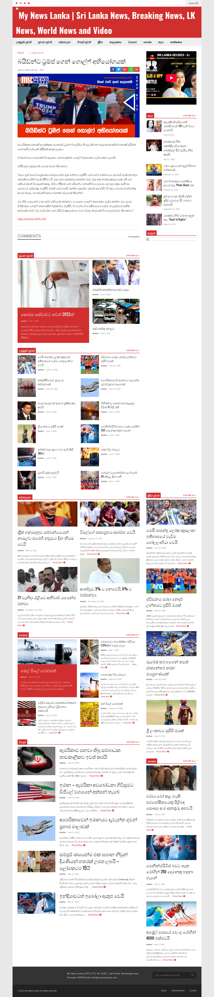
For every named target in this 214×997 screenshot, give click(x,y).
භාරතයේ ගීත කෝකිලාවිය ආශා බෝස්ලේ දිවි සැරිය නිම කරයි (178, 147)
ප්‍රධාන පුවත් (45, 42)
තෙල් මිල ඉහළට (110, 449)
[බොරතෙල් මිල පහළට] (89, 685)
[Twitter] (119, 69)
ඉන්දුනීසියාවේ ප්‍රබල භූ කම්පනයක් (51, 382)
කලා (161, 42)
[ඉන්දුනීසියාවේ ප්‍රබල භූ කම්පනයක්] (27, 387)
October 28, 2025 (171, 190)
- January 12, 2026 (94, 539)
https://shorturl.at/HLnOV (32, 219)
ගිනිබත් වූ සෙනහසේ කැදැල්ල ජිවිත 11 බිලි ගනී (118, 405)
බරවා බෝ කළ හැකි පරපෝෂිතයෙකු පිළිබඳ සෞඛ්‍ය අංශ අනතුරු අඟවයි (169, 802)
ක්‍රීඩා (100, 42)
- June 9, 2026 (51, 412)
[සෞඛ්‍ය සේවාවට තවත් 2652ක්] (53, 284)
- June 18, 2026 (73, 798)
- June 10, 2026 (114, 389)
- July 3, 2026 (33, 321)
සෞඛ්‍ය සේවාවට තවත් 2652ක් (47, 314)
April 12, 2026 (169, 159)
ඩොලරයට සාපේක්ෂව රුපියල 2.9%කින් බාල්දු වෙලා (118, 643)
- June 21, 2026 (114, 366)
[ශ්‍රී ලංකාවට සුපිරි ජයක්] (27, 433)
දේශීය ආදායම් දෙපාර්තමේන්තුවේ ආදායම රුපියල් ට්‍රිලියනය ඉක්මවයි (57, 707)
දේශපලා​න (25, 497)
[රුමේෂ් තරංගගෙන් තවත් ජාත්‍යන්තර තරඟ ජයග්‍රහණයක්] (171, 643)
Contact (192, 991)
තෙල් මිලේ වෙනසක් (38, 670)
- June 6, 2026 (159, 814)
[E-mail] (137, 69)
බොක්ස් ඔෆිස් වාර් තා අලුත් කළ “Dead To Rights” (179, 217)
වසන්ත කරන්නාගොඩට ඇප (110, 289)
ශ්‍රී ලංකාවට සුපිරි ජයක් (50, 426)
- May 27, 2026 (73, 902)
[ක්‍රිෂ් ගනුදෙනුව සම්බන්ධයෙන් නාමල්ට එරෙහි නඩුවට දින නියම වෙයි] (47, 514)
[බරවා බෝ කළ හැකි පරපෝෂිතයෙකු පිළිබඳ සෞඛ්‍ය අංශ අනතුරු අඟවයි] (171, 777)
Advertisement (177, 991)
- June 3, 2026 (51, 458)
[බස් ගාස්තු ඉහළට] (116, 311)
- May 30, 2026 (30, 551)
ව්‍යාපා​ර (23, 635)
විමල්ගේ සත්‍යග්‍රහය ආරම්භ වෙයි (107, 532)
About (163, 991)
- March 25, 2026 (115, 679)
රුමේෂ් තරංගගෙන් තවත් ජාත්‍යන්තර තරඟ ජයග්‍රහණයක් (167, 667)
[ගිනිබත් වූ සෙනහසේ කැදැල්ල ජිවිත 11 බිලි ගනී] (90, 410)
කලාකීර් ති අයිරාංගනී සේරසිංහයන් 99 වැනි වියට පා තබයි (179, 126)
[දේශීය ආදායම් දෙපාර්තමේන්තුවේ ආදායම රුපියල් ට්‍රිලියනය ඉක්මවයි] (27, 713)
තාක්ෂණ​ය (176, 42)
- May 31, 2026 (73, 874)
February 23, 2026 (171, 175)
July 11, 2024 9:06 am (27, 70)
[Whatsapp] (131, 69)
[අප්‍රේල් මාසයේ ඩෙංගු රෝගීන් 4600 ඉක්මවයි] (171, 913)
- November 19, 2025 (33, 610)
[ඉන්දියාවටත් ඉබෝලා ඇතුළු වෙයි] (36, 903)
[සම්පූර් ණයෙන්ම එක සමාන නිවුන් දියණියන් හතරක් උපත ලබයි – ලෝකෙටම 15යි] (36, 861)
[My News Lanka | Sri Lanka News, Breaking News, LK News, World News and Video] (108, 23)
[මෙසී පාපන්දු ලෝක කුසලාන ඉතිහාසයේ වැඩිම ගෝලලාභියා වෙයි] (27, 364)
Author (24, 321)
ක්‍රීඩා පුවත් (153, 495)
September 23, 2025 (172, 209)
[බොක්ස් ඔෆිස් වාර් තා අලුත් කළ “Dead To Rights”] (154, 219)
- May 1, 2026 (113, 650)
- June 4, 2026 (51, 431)
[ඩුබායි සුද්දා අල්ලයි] (27, 480)
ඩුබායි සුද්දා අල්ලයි (48, 472)
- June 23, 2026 (51, 370)
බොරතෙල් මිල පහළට (113, 674)
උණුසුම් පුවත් (23, 42)
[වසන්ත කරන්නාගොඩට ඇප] (116, 272)
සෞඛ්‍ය (147, 42)
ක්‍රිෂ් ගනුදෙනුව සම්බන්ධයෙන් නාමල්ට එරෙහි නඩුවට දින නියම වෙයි (46, 538)
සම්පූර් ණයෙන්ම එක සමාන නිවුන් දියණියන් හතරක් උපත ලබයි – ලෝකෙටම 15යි (94, 861)
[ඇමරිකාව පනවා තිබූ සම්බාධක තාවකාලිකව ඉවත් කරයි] (36, 761)
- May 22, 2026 (51, 715)
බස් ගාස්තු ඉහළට (103, 328)
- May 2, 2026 (158, 944)
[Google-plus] (125, 69)
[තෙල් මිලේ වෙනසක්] (47, 651)
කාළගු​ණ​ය (116, 42)
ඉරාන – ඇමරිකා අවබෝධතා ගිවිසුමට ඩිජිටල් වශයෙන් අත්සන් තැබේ (96, 788)
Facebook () (134, 237)
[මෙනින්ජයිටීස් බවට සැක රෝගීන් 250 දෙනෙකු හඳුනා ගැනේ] (90, 433)
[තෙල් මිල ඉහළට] (90, 457)
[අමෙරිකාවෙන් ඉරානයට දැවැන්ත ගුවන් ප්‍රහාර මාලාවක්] (90, 387)
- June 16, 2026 (51, 389)
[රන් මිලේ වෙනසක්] (89, 714)
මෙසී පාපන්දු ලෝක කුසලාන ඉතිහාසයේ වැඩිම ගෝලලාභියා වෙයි (55, 361)
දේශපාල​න (65, 42)
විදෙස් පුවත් (84, 42)
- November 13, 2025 (95, 601)
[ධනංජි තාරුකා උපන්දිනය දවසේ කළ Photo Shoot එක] (154, 185)
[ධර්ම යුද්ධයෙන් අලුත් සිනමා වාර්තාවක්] (154, 170)
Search (192, 3)
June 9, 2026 (169, 135)
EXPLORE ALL (132, 255)
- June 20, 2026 (159, 679)
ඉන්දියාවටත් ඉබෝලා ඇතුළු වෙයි (92, 895)
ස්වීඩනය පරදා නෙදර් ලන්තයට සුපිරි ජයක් (164, 602)
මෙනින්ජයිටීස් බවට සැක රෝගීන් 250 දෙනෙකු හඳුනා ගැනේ (120, 428)
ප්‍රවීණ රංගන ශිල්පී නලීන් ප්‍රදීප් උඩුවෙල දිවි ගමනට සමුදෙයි (178, 200)
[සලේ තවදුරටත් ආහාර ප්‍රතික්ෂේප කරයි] (27, 410)
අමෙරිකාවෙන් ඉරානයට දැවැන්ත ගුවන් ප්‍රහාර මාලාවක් (120, 382)
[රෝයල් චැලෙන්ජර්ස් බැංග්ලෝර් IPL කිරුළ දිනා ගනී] (90, 480)
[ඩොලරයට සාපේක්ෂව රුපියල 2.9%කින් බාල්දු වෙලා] (89, 651)
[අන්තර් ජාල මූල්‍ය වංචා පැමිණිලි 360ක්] (27, 457)
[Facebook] (113, 69)
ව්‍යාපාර (132, 42)
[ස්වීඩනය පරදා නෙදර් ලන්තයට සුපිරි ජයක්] (90, 364)
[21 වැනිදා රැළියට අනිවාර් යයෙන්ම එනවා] (47, 579)
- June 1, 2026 (51, 477)
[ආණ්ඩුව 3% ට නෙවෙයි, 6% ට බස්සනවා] (110, 570)
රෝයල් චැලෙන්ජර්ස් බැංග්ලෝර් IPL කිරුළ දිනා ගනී (119, 474)
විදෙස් (22, 742)
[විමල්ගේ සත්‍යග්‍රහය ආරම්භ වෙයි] (110, 514)
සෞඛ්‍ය (152, 761)
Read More (38, 337)
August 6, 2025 (170, 224)
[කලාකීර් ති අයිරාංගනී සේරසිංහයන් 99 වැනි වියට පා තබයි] (154, 126)
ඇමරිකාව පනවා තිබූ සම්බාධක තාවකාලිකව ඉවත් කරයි (90, 753)
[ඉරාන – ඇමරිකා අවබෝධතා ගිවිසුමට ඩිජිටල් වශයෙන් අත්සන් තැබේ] (36, 791)
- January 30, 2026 (115, 708)
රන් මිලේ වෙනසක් (112, 704)
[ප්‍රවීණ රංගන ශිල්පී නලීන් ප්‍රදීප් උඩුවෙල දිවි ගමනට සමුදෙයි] (154, 200)
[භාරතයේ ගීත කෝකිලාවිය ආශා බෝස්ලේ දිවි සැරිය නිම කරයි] (154, 145)
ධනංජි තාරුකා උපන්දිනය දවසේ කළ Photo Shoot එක (179, 183)
